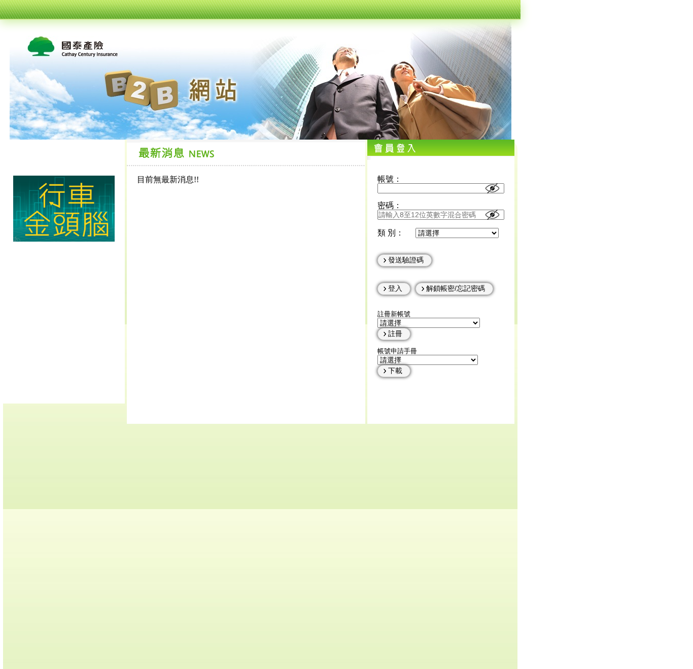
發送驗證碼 (406, 260)
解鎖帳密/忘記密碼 (455, 288)
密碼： (389, 205)
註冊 (395, 333)
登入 (395, 288)
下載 (395, 370)
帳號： (389, 179)
